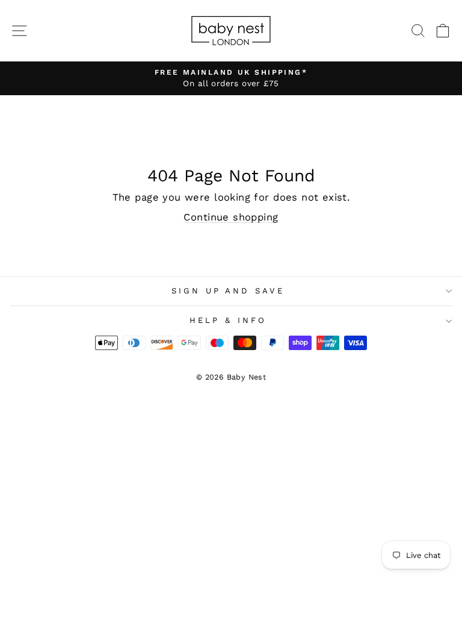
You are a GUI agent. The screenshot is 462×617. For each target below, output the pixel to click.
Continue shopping (230, 217)
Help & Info (227, 320)
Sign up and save (228, 290)
